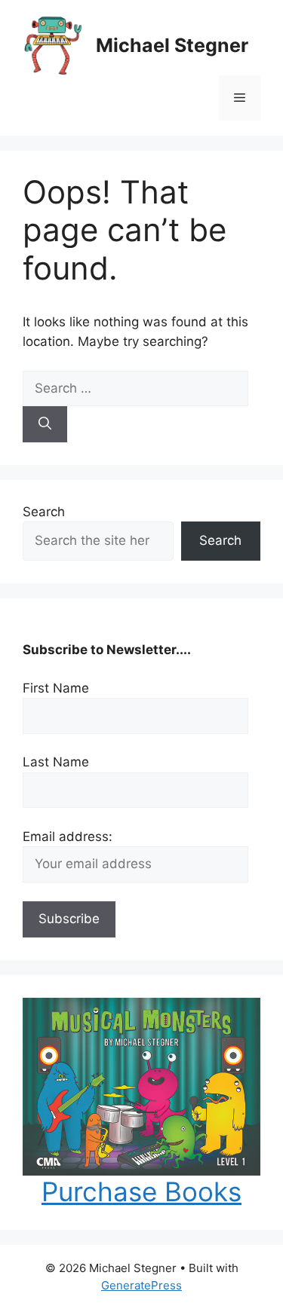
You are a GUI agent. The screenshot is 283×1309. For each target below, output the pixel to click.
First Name (56, 688)
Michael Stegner (172, 45)
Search (44, 511)
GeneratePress (141, 1285)
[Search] (45, 424)
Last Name (56, 761)
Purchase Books (141, 1191)
